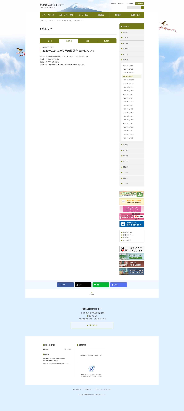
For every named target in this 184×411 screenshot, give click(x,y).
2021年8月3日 (128, 98)
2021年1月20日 (128, 138)
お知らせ (113, 3)
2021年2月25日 (128, 127)
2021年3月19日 (128, 120)
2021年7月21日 (128, 102)
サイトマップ (121, 3)
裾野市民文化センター (52, 6)
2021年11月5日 (128, 69)
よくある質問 (129, 3)
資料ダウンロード (128, 235)
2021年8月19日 (128, 91)
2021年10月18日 (129, 73)
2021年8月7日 (128, 94)
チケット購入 (83, 15)
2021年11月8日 (128, 65)
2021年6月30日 (128, 109)
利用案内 (118, 15)
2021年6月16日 (128, 112)
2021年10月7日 (128, 83)
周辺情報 (125, 237)
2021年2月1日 (128, 131)
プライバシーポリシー (102, 389)
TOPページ (43, 20)
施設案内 (101, 15)
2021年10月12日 (128, 76)
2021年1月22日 (128, 134)
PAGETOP (92, 293)
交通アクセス (135, 15)
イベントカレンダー (48, 15)
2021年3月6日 (128, 123)
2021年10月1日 (128, 87)
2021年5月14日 (128, 116)
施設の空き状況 (127, 232)
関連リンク (88, 389)
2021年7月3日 (128, 105)
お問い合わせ (139, 3)
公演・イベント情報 (66, 15)
